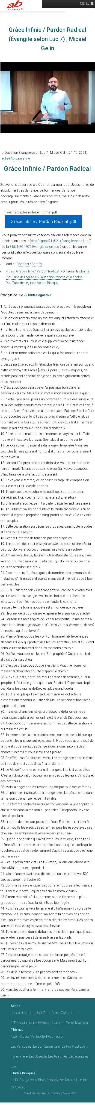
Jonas (15, 1013)
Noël (14, 1036)
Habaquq (28, 1013)
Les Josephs (38, 1056)
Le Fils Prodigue (73, 1046)
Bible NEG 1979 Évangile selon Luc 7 (35, 246)
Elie (13, 1066)
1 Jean (57, 1023)
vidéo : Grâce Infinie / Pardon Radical (33, 271)
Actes (55, 1013)
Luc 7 (44, 152)
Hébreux (44, 1023)
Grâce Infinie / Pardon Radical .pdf (43, 221)
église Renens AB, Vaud (44, 1093)
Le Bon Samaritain (46, 1046)
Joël (39, 1013)
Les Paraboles (21, 1046)
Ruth (46, 1013)
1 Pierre (68, 1023)
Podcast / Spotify (29, 264)
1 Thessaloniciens (24, 1023)
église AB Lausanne (16, 158)
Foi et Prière (19, 1056)
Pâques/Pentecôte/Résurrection (41, 1036)
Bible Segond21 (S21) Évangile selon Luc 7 (60, 241)
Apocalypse (55, 1080)
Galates (66, 1013)
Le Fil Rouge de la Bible (28, 1080)
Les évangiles (79, 1056)
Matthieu (81, 1023)
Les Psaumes (58, 1056)
